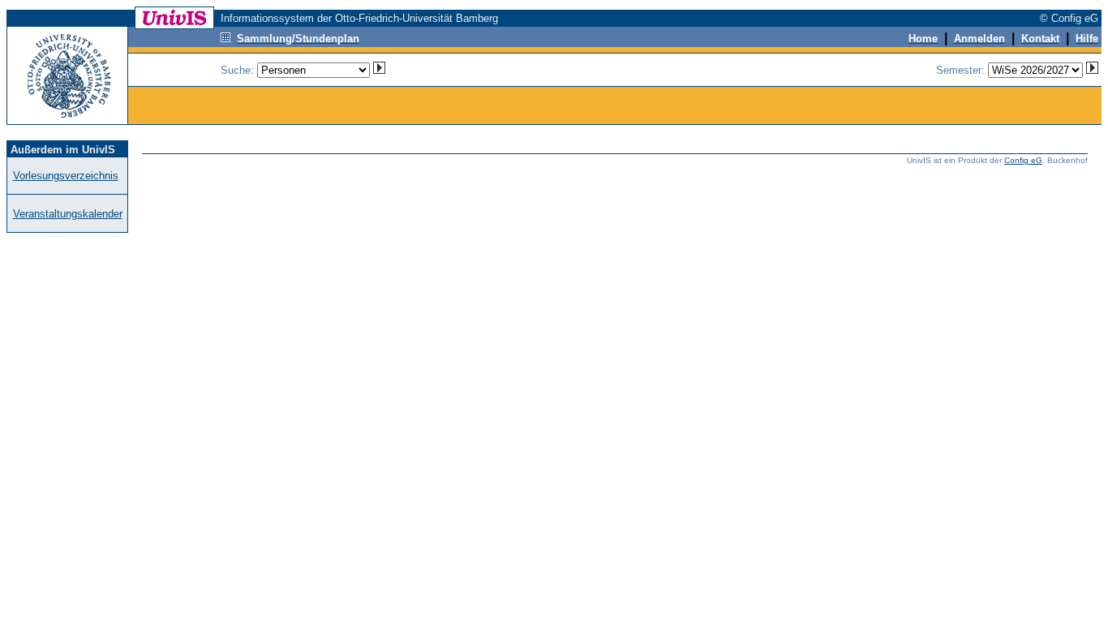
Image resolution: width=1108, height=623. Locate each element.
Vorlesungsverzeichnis (65, 176)
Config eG (1023, 160)
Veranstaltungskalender (67, 214)
